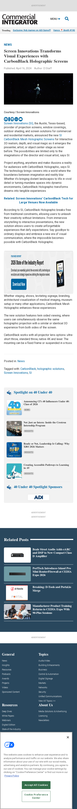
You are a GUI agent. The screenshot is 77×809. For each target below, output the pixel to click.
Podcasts (6, 674)
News (8, 44)
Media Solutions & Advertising (52, 711)
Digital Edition (8, 725)
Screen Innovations (16, 372)
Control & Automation (48, 674)
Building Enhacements (49, 665)
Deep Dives (7, 711)
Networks (42, 687)
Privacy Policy (11, 775)
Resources (6, 670)
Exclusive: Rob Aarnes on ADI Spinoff (32, 30)
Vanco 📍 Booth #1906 (64, 30)
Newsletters (43, 720)
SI (30, 372)
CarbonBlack (28, 369)
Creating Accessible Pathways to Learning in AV (46, 466)
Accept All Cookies (36, 785)
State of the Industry (11, 729)
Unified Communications (50, 696)
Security (42, 692)
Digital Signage (45, 679)
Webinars (6, 720)
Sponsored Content (11, 692)
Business (42, 670)
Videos (5, 687)
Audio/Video (44, 661)
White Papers (8, 716)
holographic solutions (50, 369)
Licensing (42, 716)
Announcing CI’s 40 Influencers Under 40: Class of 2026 (46, 402)
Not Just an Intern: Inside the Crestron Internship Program (45, 423)
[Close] (68, 737)
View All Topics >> (47, 701)
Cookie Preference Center (36, 796)
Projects (5, 683)
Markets (42, 683)
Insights (29, 431)
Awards (5, 679)
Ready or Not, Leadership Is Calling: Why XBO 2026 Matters (46, 445)
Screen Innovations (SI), (19, 123)
